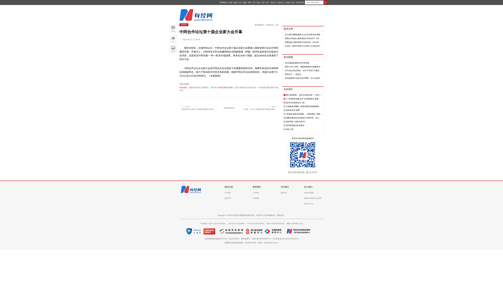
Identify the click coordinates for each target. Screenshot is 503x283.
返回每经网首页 (229, 108)
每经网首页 (223, 2)
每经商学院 (300, 2)
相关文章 (288, 29)
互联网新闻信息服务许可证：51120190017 (222, 239)
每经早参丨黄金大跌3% (295, 122)
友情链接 (256, 198)
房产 (267, 2)
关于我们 (228, 193)
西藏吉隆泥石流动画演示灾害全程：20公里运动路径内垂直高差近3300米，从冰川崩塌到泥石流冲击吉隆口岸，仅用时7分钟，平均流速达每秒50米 (304, 118)
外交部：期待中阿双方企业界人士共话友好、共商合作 (303, 46)
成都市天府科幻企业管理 (312, 198)
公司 (240, 2)
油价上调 (289, 129)
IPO (254, 2)
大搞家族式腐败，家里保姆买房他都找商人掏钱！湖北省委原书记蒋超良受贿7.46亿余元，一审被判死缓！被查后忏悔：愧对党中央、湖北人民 (303, 106)
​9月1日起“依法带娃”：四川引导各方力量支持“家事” (303, 70)
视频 (244, 2)
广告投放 (256, 193)
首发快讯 (184, 25)
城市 (292, 2)
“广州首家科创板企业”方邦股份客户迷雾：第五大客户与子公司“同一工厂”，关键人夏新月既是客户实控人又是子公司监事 (304, 99)
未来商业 (280, 2)
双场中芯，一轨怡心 (293, 74)
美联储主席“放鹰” (293, 110)
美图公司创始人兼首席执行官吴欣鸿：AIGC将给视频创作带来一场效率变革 (303, 38)
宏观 (230, 2)
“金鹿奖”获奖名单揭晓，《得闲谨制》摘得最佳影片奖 (304, 114)
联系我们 (257, 187)
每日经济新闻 (309, 193)
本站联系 (221, 87)
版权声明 (228, 198)
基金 (258, 2)
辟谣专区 (284, 193)
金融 (235, 2)
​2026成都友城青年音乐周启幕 (297, 63)
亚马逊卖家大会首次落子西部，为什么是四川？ (302, 78)
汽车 (263, 2)
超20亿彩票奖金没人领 (295, 103)
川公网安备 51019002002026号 (285, 239)
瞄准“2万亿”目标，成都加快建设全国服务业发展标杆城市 (303, 67)
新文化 (273, 2)
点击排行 (288, 89)
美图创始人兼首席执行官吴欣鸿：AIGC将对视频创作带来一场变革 (303, 42)
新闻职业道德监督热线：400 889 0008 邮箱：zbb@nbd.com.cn (251, 243)
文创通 (287, 2)
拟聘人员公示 (309, 204)
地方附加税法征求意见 (295, 125)
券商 (249, 2)
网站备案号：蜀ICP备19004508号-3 (256, 239)
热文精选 (288, 57)
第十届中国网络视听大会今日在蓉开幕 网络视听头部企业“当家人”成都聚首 (303, 35)
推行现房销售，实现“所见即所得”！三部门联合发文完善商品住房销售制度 (304, 95)
